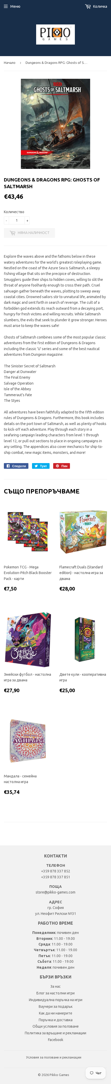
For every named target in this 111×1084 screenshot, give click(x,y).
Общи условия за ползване (56, 1026)
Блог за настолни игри (55, 993)
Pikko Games (59, 1075)
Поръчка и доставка (56, 1020)
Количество (14, 212)
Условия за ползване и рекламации (53, 1057)
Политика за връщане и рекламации (55, 1033)
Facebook (55, 1040)
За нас (55, 986)
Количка (99, 6)
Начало (9, 62)
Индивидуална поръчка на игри (55, 1000)
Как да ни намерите (55, 1013)
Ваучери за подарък (56, 1006)
